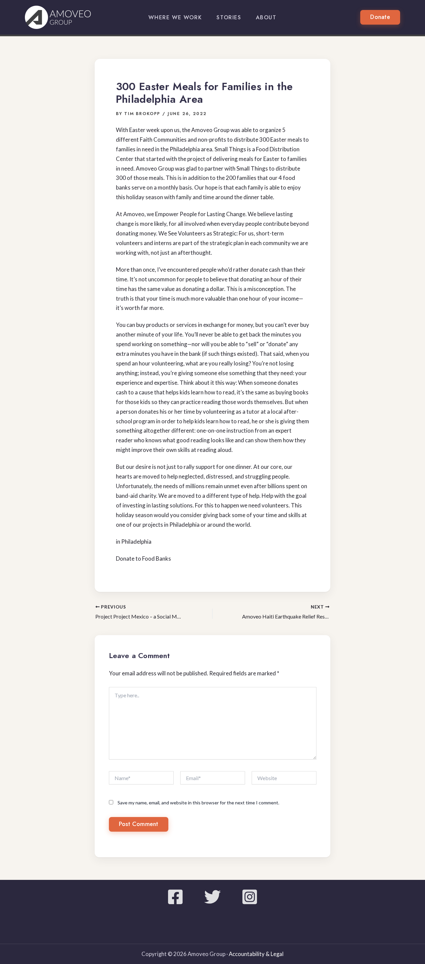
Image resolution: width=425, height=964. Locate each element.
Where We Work (175, 17)
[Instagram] (249, 897)
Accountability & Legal (256, 954)
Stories (228, 17)
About (266, 17)
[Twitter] (212, 897)
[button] (380, 17)
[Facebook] (175, 897)
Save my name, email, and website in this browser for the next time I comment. (198, 802)
